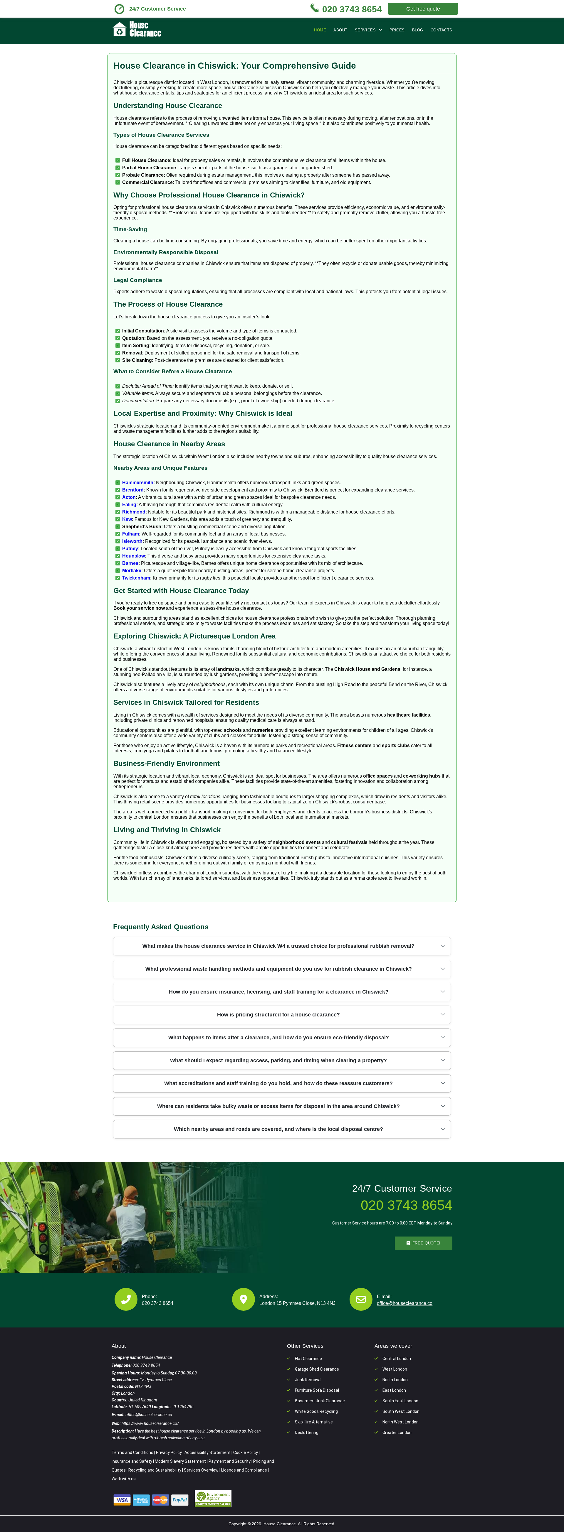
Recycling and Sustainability (154, 1470)
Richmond (133, 511)
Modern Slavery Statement (180, 1461)
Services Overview (201, 1470)
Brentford (133, 489)
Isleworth (132, 541)
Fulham (130, 533)
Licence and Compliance (244, 1470)
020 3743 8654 (157, 1303)
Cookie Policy (245, 1452)
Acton (129, 497)
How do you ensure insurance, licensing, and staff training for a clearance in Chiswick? (278, 992)
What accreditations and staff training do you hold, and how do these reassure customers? (278, 1083)
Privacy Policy (169, 1452)
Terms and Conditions (132, 1452)
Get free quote (423, 9)
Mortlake (131, 570)
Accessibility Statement (207, 1452)
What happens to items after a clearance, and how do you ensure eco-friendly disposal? (278, 1038)
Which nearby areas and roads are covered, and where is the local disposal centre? (278, 1129)
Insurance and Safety (132, 1461)
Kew (127, 519)
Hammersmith (137, 482)
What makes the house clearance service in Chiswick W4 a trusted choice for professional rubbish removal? (278, 946)
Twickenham (136, 577)
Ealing (129, 504)
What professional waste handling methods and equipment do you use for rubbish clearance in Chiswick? (278, 969)
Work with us (124, 1479)
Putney (130, 548)
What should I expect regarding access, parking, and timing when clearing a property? (278, 1060)
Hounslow (133, 555)
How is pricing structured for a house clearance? (278, 1015)
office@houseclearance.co (404, 1303)
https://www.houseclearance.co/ (150, 1423)
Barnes (130, 563)
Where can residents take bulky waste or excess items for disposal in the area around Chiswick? (278, 1106)
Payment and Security (230, 1461)
